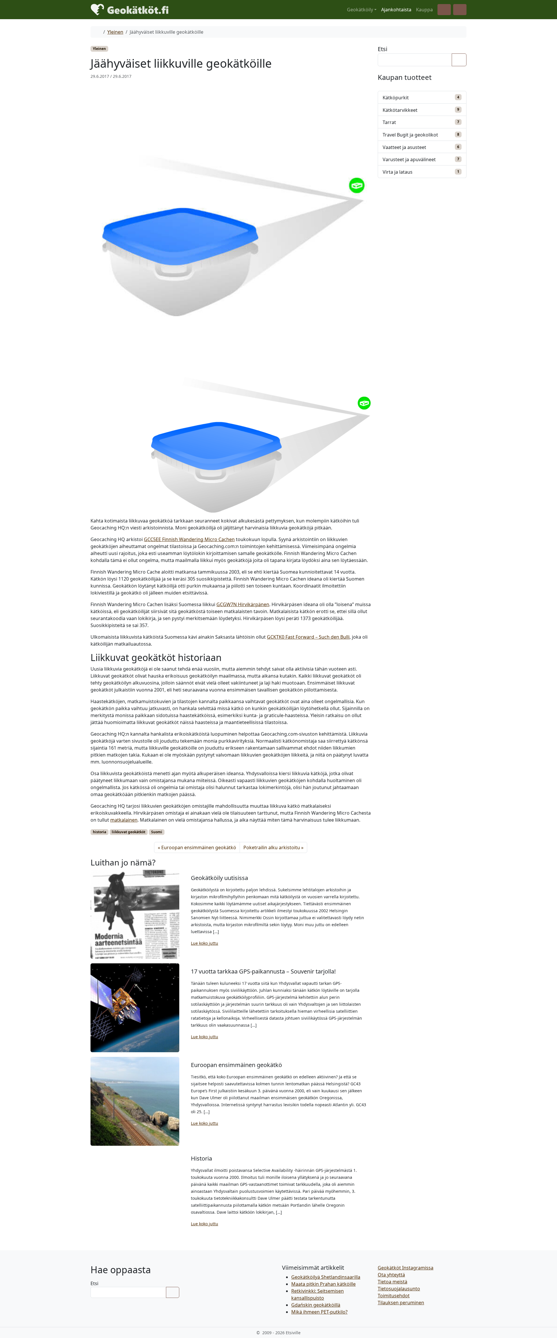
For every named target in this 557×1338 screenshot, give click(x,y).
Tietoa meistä (392, 1281)
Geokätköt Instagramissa (405, 1268)
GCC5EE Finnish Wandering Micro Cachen (189, 539)
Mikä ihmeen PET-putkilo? (319, 1312)
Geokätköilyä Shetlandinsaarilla (325, 1277)
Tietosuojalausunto (399, 1288)
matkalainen (124, 820)
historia (99, 831)
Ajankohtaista (396, 9)
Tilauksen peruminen (401, 1302)
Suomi (156, 831)
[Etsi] (459, 59)
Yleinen (115, 32)
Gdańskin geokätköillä (315, 1305)
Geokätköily (360, 9)
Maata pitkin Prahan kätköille (323, 1284)
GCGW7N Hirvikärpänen (242, 604)
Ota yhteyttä (391, 1274)
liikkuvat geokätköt (128, 831)
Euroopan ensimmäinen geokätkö (198, 847)
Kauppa (424, 9)
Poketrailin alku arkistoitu (271, 847)
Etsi (382, 49)
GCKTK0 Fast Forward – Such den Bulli (308, 637)
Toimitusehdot (394, 1295)
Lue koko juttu (204, 943)
